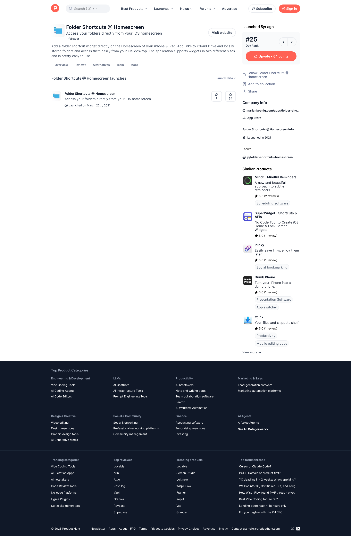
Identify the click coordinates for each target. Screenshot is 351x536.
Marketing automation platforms (259, 390)
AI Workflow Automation (191, 408)
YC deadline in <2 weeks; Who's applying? (267, 479)
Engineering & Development (70, 378)
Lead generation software (255, 385)
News (184, 9)
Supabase (120, 512)
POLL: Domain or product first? (260, 473)
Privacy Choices (188, 528)
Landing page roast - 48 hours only (262, 505)
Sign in (291, 9)
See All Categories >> (253, 429)
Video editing (60, 422)
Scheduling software (272, 203)
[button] (134, 65)
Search (180, 402)
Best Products (132, 9)
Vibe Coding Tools (63, 385)
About (123, 528)
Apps (112, 528)
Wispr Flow (183, 486)
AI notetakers (184, 385)
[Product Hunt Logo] (55, 8)
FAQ (133, 528)
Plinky (259, 245)
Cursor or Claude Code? (255, 466)
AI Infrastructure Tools (128, 390)
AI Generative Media (64, 439)
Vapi (116, 492)
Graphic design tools (64, 434)
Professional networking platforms (136, 428)
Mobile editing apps (272, 343)
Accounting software (189, 422)
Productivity (266, 336)
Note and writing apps (191, 390)
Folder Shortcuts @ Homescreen (90, 93)
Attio (117, 479)
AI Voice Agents (248, 422)
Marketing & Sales (250, 378)
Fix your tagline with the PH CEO (261, 512)
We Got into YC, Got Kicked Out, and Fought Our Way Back (268, 486)
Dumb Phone (265, 277)
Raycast (119, 505)
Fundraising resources (190, 428)
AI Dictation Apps (62, 473)
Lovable (119, 466)
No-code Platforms (63, 492)
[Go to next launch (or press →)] (292, 42)
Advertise (229, 9)
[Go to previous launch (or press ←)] (283, 42)
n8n (116, 473)
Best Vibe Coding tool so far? (258, 499)
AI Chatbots (121, 385)
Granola (119, 499)
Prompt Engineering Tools (130, 396)
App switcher (267, 307)
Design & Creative (63, 416)
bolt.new (182, 479)
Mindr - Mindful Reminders (275, 177)
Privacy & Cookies (162, 528)
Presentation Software (274, 299)
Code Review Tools (63, 486)
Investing (182, 434)
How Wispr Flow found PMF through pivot (267, 492)
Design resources (62, 428)
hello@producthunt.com (264, 528)
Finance (181, 416)
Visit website (222, 32)
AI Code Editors (61, 396)
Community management (130, 434)
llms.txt (223, 528)
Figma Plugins (60, 499)
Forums (205, 9)
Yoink (259, 317)
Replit (180, 499)
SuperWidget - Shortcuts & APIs (276, 215)
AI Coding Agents (62, 390)
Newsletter (98, 528)
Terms (143, 528)
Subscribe (264, 9)
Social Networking (125, 422)
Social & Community (127, 416)
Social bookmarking (272, 267)
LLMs (117, 378)
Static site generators (65, 505)
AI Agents (244, 416)
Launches (161, 9)
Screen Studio (185, 473)
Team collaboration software (195, 396)
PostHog (119, 486)
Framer (181, 492)
